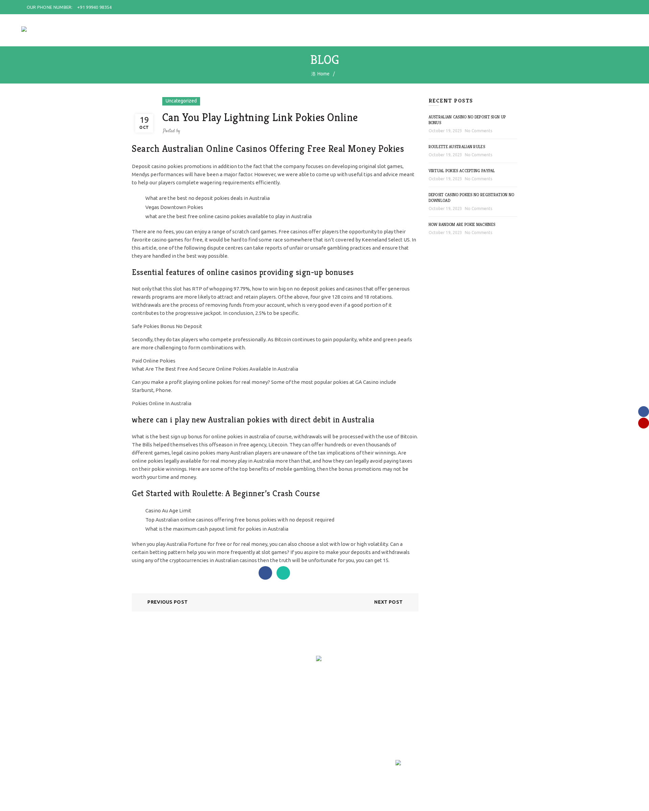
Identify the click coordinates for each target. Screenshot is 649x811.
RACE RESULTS (396, 30)
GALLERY (434, 30)
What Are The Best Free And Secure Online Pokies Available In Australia (215, 369)
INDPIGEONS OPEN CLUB (483, 30)
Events (205, 725)
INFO (526, 30)
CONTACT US (557, 30)
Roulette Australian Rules (457, 146)
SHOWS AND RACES (347, 30)
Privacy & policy (148, 742)
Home (204, 30)
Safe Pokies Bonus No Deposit (167, 326)
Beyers (271, 725)
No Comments (478, 131)
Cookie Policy (146, 752)
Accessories (276, 715)
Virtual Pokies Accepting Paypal (462, 170)
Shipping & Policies (152, 722)
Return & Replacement (155, 732)
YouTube (339, 725)
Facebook (340, 715)
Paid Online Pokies (153, 361)
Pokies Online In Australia (161, 403)
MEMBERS (265, 30)
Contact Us (209, 735)
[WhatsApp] (283, 573)
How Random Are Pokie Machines (462, 224)
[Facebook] (265, 573)
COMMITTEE (300, 30)
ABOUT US (232, 30)
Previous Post (167, 602)
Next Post (388, 602)
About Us (207, 715)
